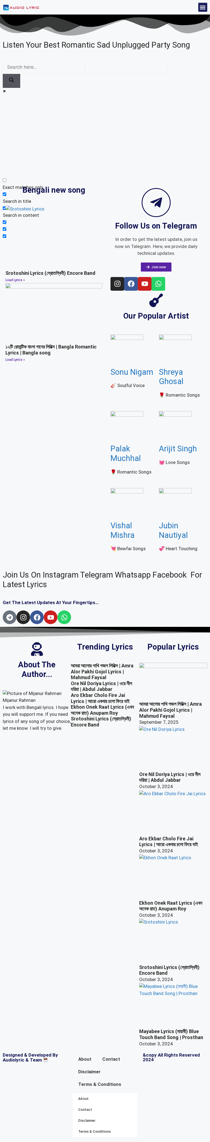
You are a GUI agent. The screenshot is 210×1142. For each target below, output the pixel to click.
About (84, 1059)
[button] (202, 7)
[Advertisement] (105, 136)
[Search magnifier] (11, 81)
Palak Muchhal (125, 453)
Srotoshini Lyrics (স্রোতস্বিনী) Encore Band (50, 273)
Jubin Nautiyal (173, 530)
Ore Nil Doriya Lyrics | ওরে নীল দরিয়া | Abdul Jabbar (101, 686)
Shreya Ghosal (171, 376)
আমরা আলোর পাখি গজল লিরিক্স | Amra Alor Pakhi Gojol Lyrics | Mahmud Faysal (102, 671)
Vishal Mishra (122, 530)
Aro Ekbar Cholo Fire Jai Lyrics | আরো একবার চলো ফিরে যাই (100, 698)
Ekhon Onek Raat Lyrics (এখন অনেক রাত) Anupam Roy (102, 710)
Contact (111, 1059)
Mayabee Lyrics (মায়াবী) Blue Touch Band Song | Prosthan (171, 1034)
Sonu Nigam (131, 372)
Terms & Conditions (99, 1084)
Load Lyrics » (15, 280)
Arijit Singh (178, 448)
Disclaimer (89, 1071)
